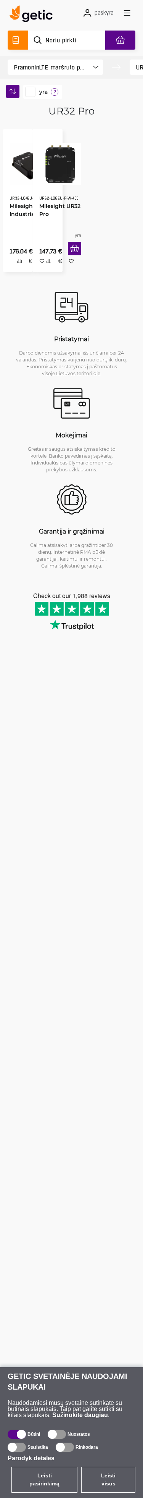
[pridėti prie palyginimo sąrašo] (16, 269)
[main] (33, 15)
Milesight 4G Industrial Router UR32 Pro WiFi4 (24, 211)
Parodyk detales (31, 1458)
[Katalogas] (18, 40)
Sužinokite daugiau (80, 1415)
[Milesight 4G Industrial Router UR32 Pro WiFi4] (28, 161)
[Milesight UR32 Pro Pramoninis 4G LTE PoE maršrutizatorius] (58, 161)
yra (43, 92)
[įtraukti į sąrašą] (69, 269)
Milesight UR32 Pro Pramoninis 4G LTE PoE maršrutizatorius (57, 215)
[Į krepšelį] (72, 257)
